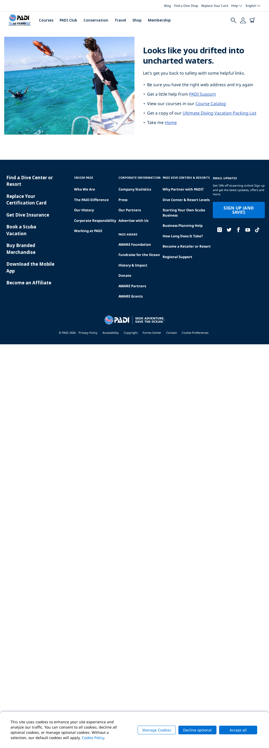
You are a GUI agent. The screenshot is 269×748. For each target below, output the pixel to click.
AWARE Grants (130, 296)
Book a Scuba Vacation (21, 230)
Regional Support (177, 256)
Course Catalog (210, 103)
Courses (46, 20)
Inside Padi (83, 178)
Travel (120, 20)
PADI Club (68, 20)
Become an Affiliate (28, 283)
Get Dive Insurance (27, 215)
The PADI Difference (91, 199)
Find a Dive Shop (186, 5)
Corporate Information (139, 178)
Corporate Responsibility (95, 220)
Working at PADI (88, 230)
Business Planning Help (183, 225)
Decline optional (197, 729)
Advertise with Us (133, 220)
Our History (84, 210)
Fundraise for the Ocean (139, 254)
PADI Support (202, 94)
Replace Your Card (214, 5)
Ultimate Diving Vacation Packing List (219, 113)
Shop (137, 20)
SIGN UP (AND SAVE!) (239, 210)
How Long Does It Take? (183, 236)
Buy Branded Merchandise (20, 248)
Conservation (96, 20)
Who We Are (84, 189)
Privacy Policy (88, 333)
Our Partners (129, 210)
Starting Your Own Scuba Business (184, 213)
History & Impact (132, 265)
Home (171, 122)
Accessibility (110, 333)
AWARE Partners (132, 286)
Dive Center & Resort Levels (186, 199)
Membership (159, 20)
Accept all (238, 729)
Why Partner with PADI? (183, 189)
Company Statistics (134, 189)
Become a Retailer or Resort (187, 246)
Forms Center (152, 333)
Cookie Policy (93, 737)
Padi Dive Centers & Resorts (186, 178)
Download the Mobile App (30, 267)
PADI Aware (127, 234)
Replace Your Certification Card (26, 199)
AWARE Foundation (134, 244)
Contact (171, 333)
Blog (167, 5)
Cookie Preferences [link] (195, 333)
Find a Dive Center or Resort (29, 181)
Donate (124, 275)
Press (122, 199)
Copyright (131, 333)
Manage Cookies (156, 729)
